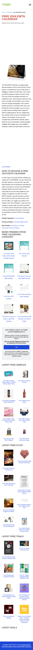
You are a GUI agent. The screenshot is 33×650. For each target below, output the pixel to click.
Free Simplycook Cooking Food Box (8, 575)
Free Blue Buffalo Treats (20, 222)
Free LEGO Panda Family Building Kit (8, 525)
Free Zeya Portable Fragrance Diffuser (8, 510)
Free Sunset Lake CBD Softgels (8, 439)
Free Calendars (8, 12)
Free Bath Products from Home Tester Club (24, 420)
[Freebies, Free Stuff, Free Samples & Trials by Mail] (6, 5)
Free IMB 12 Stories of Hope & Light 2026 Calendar (8, 319)
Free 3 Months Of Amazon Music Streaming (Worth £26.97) (24, 597)
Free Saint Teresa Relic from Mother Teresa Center (24, 529)
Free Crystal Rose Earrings (8, 617)
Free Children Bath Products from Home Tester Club (8, 420)
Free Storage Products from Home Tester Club (24, 506)
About (23, 646)
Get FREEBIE (6, 167)
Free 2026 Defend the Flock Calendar (8, 484)
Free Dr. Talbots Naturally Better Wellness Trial (24, 576)
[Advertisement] (16, 44)
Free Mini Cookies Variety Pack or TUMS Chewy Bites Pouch (8, 382)
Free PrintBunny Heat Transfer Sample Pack (8, 557)
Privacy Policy (17, 646)
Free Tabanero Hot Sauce (24, 401)
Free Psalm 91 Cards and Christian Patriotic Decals (24, 491)
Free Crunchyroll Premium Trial (24, 549)
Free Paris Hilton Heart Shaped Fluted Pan (24, 461)
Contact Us (28, 646)
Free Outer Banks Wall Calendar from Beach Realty (24, 319)
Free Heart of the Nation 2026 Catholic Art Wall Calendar (9, 256)
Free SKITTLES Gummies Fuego (24, 439)
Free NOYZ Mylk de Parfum (24, 381)
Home (3, 12)
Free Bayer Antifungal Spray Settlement (8, 401)
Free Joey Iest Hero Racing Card (9, 468)
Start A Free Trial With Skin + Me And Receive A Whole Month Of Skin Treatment (24, 619)
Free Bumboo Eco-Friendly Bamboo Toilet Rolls (8, 596)
